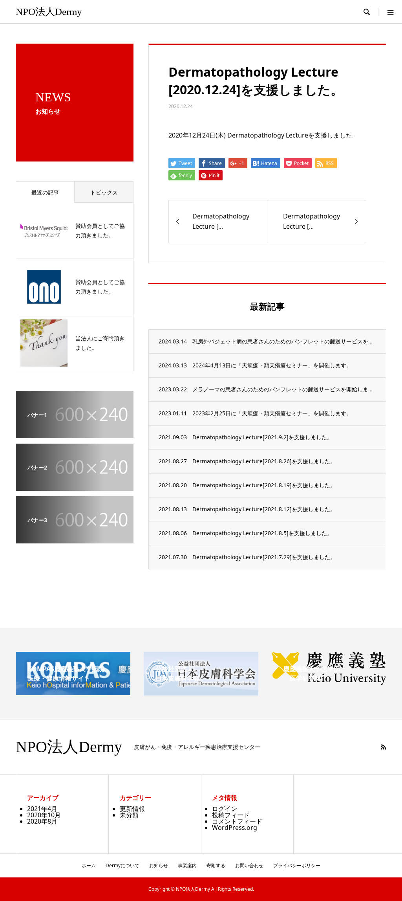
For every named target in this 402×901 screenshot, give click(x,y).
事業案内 (187, 865)
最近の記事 (45, 192)
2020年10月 (44, 815)
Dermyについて (122, 865)
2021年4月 (42, 808)
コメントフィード (237, 821)
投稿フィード (231, 815)
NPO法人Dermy (49, 11)
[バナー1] (74, 432)
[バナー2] (74, 485)
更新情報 (132, 808)
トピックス (104, 192)
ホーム (89, 865)
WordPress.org (234, 827)
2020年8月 (42, 821)
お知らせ (158, 865)
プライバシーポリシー (296, 865)
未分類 (129, 815)
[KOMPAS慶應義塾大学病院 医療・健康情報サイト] (73, 692)
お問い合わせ (249, 865)
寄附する (215, 865)
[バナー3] (74, 538)
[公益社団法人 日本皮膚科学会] (201, 692)
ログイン (224, 808)
